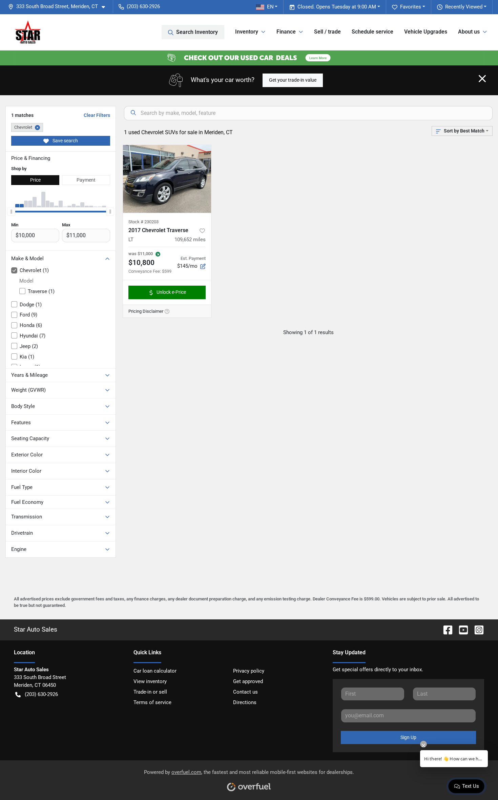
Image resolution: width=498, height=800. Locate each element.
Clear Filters (97, 115)
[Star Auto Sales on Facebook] (445, 629)
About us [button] (469, 31)
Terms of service (152, 702)
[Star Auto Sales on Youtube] (461, 629)
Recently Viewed (463, 7)
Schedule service (372, 31)
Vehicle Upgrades (425, 31)
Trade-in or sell (150, 692)
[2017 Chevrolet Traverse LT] (167, 179)
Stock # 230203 (143, 221)
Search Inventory (197, 32)
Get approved (248, 681)
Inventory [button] (246, 31)
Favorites (410, 7)
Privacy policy (248, 671)
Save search (64, 140)
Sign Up (408, 737)
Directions (244, 702)
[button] (59, 6)
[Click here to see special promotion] (249, 58)
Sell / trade (327, 31)
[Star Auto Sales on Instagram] (476, 629)
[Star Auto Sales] (28, 32)
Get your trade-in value (292, 80)
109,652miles (190, 240)
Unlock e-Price (171, 292)
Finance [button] (286, 31)
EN (270, 7)
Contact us (245, 692)
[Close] (482, 78)
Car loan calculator (155, 671)
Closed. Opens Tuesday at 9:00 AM (336, 7)
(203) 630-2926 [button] (143, 6)
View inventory (150, 681)
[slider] (11, 211)
